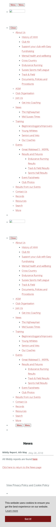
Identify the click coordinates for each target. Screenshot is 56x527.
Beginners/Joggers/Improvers (37, 125)
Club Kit (26, 41)
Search (19, 205)
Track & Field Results (38, 168)
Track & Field (28, 74)
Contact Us (21, 191)
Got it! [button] (28, 519)
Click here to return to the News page (21, 467)
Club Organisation (25, 93)
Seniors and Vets (30, 135)
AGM (18, 88)
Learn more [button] (11, 511)
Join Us (19, 97)
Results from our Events (28, 186)
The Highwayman (31, 111)
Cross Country (29, 60)
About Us (20, 32)
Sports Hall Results (37, 172)
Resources (21, 200)
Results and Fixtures (32, 154)
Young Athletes (29, 130)
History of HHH (30, 37)
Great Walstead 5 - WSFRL (35, 149)
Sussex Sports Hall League (35, 69)
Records (20, 196)
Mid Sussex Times (31, 116)
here (35, 459)
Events (19, 144)
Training (20, 121)
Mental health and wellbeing (36, 55)
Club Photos (28, 182)
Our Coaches (28, 140)
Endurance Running (32, 65)
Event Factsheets (30, 177)
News (18, 107)
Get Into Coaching (31, 102)
